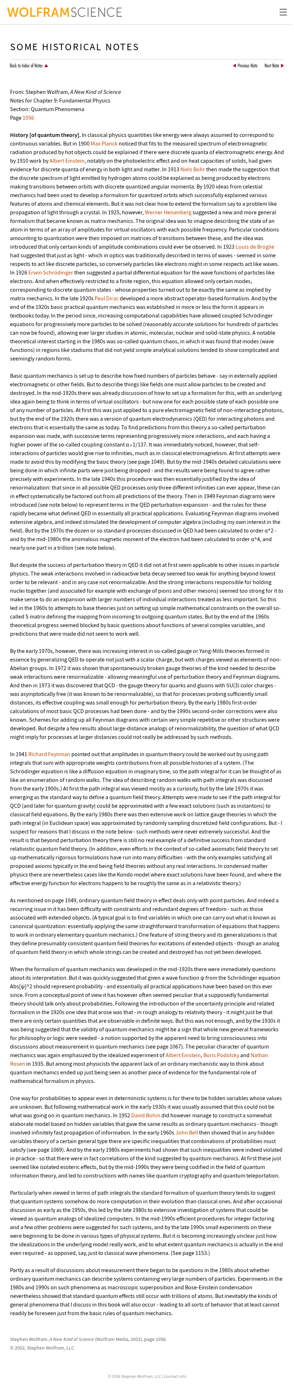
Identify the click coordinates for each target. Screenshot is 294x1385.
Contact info (175, 1376)
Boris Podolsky (221, 1055)
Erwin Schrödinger (50, 272)
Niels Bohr (192, 169)
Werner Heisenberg (168, 212)
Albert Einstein (67, 160)
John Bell (186, 1132)
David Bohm (145, 1115)
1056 (28, 117)
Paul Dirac (107, 298)
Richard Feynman (49, 754)
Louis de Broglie (255, 246)
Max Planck (104, 143)
